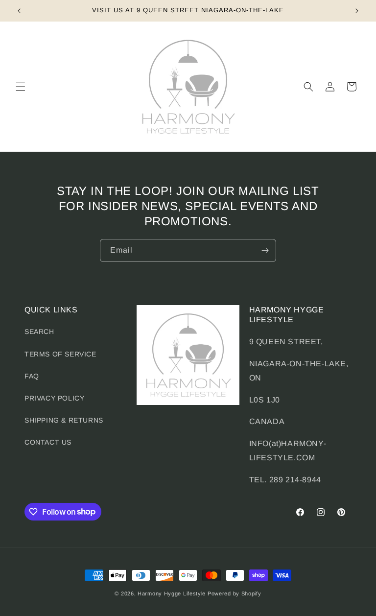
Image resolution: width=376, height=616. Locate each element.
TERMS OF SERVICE (60, 354)
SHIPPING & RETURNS (63, 420)
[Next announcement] (357, 11)
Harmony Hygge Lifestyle (172, 593)
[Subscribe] (265, 250)
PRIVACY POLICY (54, 398)
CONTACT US (47, 442)
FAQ (31, 376)
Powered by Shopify (234, 593)
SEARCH (39, 331)
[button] (20, 86)
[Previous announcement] (19, 11)
